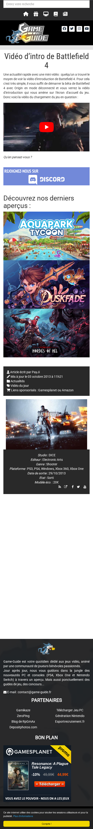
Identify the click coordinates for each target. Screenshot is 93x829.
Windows (47, 469)
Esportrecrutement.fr (70, 721)
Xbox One (77, 469)
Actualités (18, 381)
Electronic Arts (52, 459)
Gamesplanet (47, 390)
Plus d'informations (23, 816)
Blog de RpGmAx (23, 721)
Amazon (68, 390)
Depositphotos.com (23, 727)
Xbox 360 (62, 469)
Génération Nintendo (69, 716)
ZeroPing (23, 716)
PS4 (37, 469)
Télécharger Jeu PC (69, 710)
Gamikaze (23, 710)
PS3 (30, 469)
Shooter (51, 464)
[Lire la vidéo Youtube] (46, 127)
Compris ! (46, 823)
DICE (52, 455)
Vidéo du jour (20, 385)
